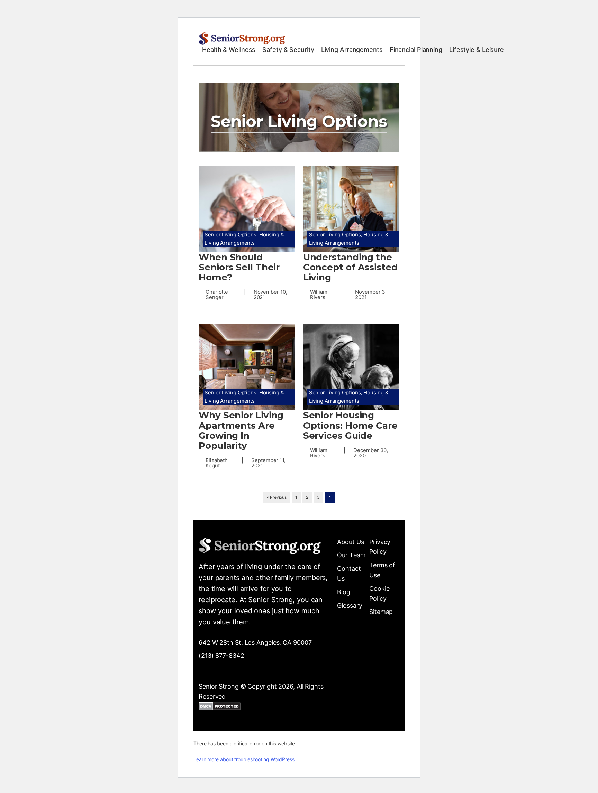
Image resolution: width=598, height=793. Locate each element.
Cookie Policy (379, 593)
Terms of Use (382, 570)
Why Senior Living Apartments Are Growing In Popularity (241, 430)
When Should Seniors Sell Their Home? (239, 267)
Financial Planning (416, 49)
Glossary (349, 605)
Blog (343, 592)
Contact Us (349, 573)
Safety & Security (288, 49)
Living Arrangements (352, 49)
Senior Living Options (230, 234)
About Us (350, 541)
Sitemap (381, 611)
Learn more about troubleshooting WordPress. (244, 759)
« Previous (277, 497)
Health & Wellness (228, 49)
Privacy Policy (379, 547)
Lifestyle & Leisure (476, 49)
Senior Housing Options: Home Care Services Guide (350, 425)
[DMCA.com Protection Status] (220, 707)
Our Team (351, 555)
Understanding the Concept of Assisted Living (350, 267)
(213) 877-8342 (221, 655)
